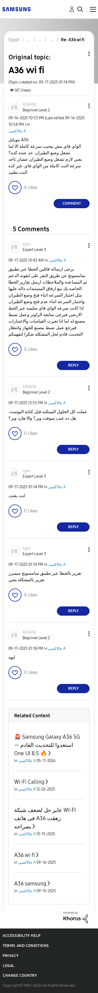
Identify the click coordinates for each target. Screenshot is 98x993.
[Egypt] (16, 8)
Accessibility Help (22, 935)
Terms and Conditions (26, 945)
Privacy (11, 955)
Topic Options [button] (80, 54)
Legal (8, 965)
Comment (72, 203)
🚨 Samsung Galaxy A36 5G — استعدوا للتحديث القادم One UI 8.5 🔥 (47, 745)
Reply (73, 365)
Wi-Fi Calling (29, 782)
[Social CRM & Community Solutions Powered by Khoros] (75, 917)
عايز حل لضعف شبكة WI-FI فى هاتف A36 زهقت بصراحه (45, 818)
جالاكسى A (17, 131)
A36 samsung (30, 883)
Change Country (20, 975)
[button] (80, 106)
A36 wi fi (24, 855)
